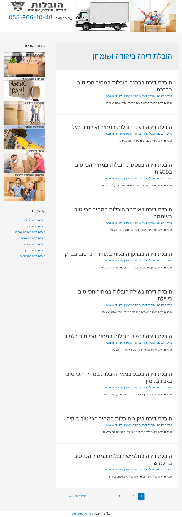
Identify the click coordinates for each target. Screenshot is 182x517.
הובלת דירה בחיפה (34, 226)
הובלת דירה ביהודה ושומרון (139, 96)
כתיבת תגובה (164, 96)
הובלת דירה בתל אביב (32, 256)
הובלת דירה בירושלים (33, 238)
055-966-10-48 (30, 17)
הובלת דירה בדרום (34, 220)
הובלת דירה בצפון (35, 250)
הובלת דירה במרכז (34, 244)
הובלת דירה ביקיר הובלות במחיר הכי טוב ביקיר (119, 418)
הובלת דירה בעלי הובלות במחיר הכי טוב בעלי (121, 127)
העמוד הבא (78, 496)
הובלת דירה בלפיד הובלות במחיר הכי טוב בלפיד (118, 336)
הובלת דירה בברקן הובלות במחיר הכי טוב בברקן (117, 254)
